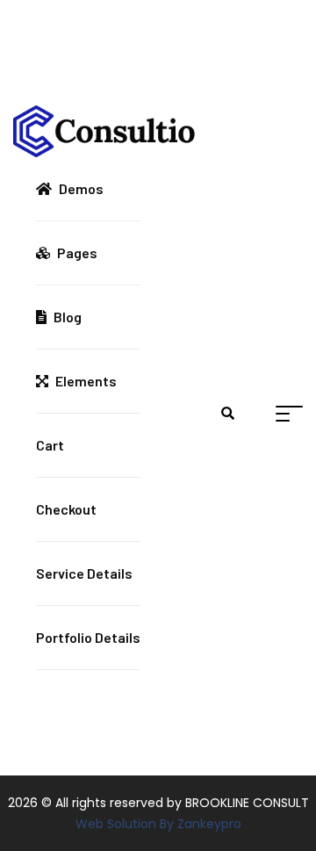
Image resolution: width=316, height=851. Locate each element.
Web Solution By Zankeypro (158, 824)
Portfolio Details (88, 637)
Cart (50, 444)
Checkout (66, 509)
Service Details (84, 573)
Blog (68, 316)
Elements (86, 380)
